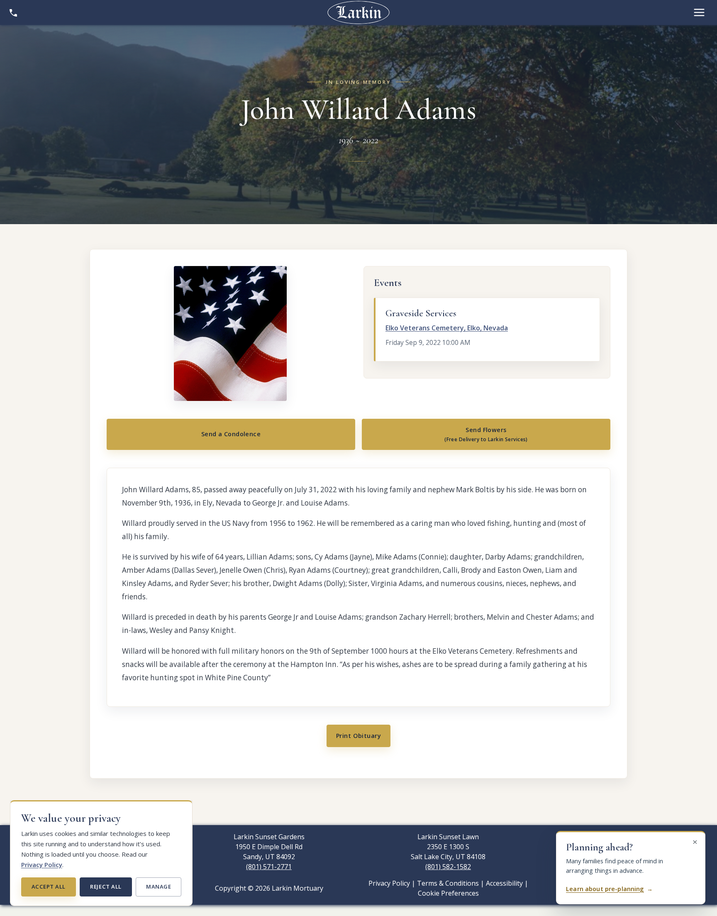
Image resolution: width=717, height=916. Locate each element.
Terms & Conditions (448, 883)
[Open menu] (699, 12)
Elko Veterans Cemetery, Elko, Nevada (446, 327)
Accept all (49, 886)
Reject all (105, 886)
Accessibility (504, 883)
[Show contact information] (13, 12)
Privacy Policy (41, 864)
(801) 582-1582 (448, 866)
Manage (158, 886)
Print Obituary (358, 736)
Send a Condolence (231, 434)
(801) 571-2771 (269, 866)
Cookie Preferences (448, 893)
